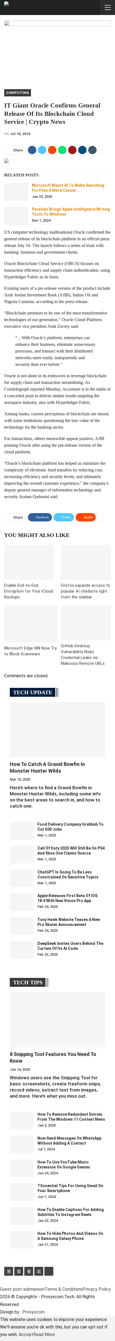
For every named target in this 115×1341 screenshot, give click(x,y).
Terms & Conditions (64, 1289)
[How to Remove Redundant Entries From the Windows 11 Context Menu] (22, 1121)
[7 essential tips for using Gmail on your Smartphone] (22, 1192)
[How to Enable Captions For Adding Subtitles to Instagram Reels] (22, 1216)
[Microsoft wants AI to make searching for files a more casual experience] (16, 192)
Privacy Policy (97, 1289)
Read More (44, 1334)
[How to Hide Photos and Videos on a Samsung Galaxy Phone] (22, 1240)
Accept (26, 1334)
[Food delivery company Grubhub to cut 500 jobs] (22, 831)
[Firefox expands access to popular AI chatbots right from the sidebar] (86, 562)
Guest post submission (22, 1289)
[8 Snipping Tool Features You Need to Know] (57, 1019)
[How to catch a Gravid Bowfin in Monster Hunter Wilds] (57, 729)
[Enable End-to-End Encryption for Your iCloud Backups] (29, 562)
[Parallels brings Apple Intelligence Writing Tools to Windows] (16, 215)
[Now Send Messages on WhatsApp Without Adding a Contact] (22, 1144)
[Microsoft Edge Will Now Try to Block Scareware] (31, 624)
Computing (17, 93)
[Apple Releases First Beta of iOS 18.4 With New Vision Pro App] (22, 902)
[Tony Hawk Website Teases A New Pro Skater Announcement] (22, 926)
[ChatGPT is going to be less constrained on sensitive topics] (22, 878)
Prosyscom (33, 1312)
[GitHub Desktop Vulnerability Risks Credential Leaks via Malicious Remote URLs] (86, 623)
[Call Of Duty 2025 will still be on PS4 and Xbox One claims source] (22, 854)
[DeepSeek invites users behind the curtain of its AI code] (22, 950)
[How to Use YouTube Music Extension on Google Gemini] (22, 1168)
